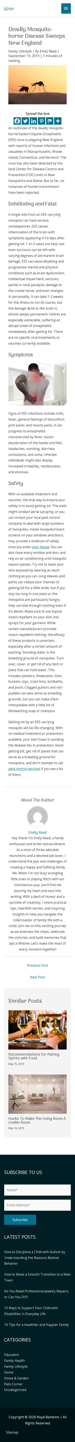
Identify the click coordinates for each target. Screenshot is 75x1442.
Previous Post (37, 965)
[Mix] (49, 121)
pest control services (24, 768)
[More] (57, 121)
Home (8, 1372)
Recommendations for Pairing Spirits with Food (33, 1056)
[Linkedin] (33, 121)
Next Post (37, 977)
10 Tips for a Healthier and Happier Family (36, 1324)
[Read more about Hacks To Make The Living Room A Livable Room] (37, 1093)
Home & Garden (16, 1378)
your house (40, 547)
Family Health (14, 1360)
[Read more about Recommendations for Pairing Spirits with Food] (37, 1029)
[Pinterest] (41, 121)
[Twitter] (25, 121)
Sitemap (12, 1432)
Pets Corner (13, 1384)
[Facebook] (17, 121)
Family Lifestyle (20, 51)
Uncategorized (15, 1389)
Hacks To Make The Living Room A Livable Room (37, 1121)
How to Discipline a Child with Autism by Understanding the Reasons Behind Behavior (34, 1258)
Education (11, 1354)
